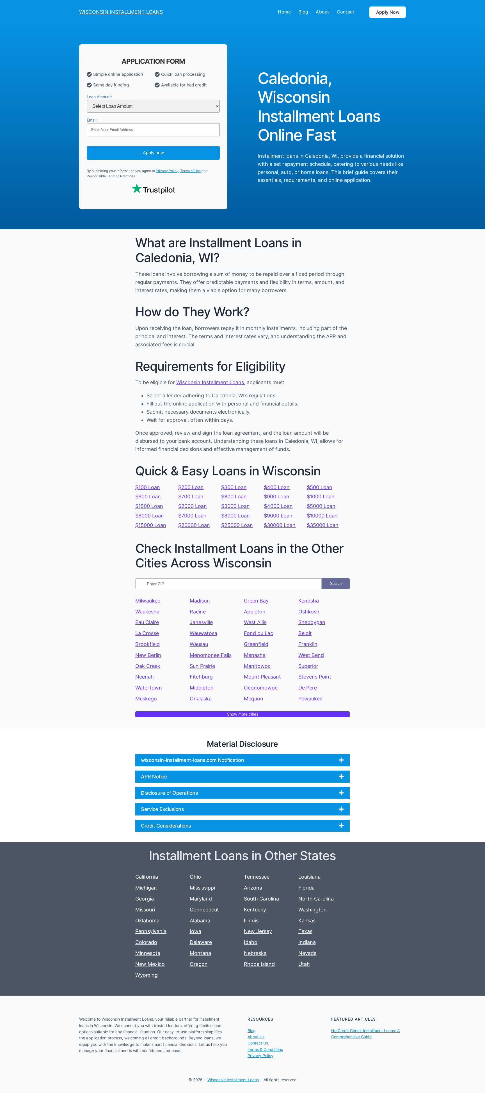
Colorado (146, 942)
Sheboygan (311, 622)
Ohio (195, 877)
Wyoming (146, 975)
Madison (200, 601)
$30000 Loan (280, 525)
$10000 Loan (322, 516)
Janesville (201, 622)
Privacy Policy (167, 171)
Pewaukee (310, 699)
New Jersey (258, 931)
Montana (200, 953)
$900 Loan (276, 496)
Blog (252, 1030)
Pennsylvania (150, 931)
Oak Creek (147, 666)
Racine (198, 612)
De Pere (307, 688)
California (146, 877)
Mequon (253, 699)
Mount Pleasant (262, 677)
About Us (256, 1036)
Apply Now (387, 12)
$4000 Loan (278, 506)
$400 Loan (277, 487)
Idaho (250, 942)
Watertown (148, 688)
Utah (304, 964)
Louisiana (309, 877)
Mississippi (202, 888)
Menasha (255, 655)
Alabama (200, 921)
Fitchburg (201, 677)
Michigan (146, 888)
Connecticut (204, 910)
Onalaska (201, 699)
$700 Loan (190, 496)
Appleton (255, 612)
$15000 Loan (150, 525)
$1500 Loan (149, 506)
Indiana (307, 942)
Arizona (253, 888)
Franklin (307, 644)
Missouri (145, 910)
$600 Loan (148, 496)
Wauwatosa (203, 633)
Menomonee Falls (211, 655)
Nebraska (255, 953)
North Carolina (316, 899)
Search (336, 583)
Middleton (202, 688)
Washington (312, 910)
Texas (305, 931)
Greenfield (256, 644)
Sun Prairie (202, 666)
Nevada (307, 953)
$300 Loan (234, 487)
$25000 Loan (237, 525)
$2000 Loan (192, 506)
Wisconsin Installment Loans (210, 382)
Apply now (153, 152)
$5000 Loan (321, 506)
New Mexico (150, 964)
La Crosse (147, 633)
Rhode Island (259, 964)
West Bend (311, 655)
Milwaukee (147, 601)
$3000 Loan (235, 506)
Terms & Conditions (265, 1049)
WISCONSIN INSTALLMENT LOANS (121, 12)
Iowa (195, 931)
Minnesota (147, 953)
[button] (242, 760)
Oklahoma (147, 921)
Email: (92, 120)
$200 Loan (191, 487)
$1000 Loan (321, 496)
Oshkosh (308, 612)
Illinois (251, 921)
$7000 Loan (192, 516)
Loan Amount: (99, 96)
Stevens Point (314, 677)
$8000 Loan (235, 516)
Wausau (199, 644)
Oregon (199, 964)
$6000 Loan (149, 516)
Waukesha (147, 612)
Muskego (146, 699)
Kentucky (255, 910)
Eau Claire (147, 622)
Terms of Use (190, 171)
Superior (308, 666)
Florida (306, 888)
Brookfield (147, 644)
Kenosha (308, 601)
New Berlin (148, 655)
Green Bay (256, 601)
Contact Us (258, 1043)
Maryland (201, 899)
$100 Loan (147, 487)
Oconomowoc (261, 688)
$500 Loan (319, 487)
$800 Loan (234, 496)
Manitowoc (257, 666)
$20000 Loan (194, 525)
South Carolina (261, 899)
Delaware (201, 942)
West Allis (255, 622)
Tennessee (256, 877)
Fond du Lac (258, 633)
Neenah (144, 677)
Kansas (306, 921)
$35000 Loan (322, 525)
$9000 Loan (278, 516)
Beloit (305, 633)
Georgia (144, 899)
